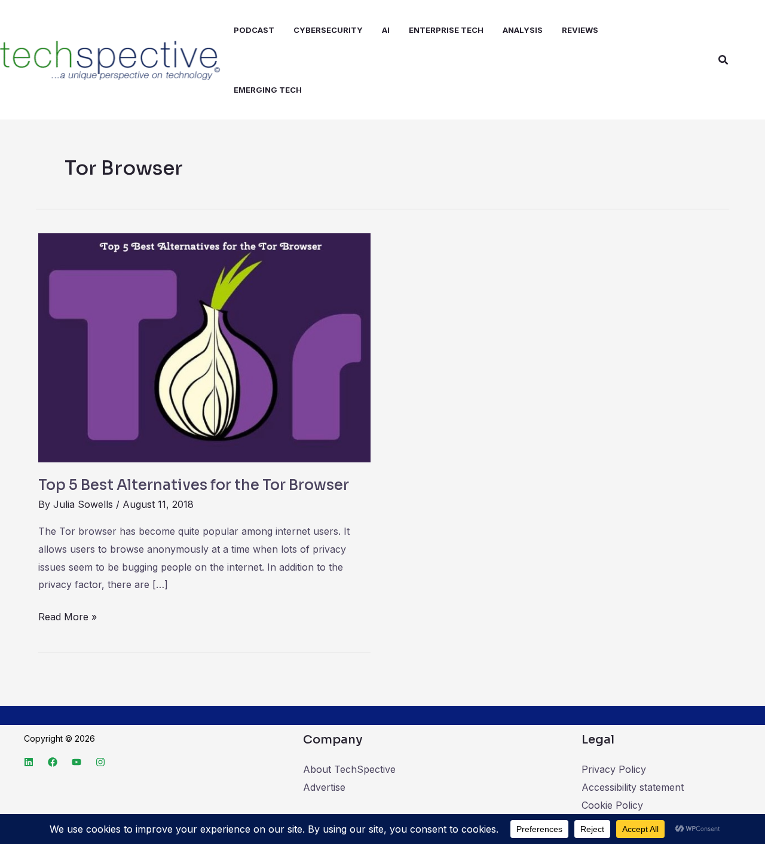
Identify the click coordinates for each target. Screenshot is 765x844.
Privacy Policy (614, 769)
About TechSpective (349, 769)
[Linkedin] (28, 762)
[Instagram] (100, 762)
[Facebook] (52, 762)
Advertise (324, 787)
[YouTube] (76, 762)
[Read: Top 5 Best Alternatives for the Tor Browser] (204, 347)
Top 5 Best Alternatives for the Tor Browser (193, 485)
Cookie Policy (612, 805)
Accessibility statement (633, 787)
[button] (723, 60)
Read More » (67, 615)
